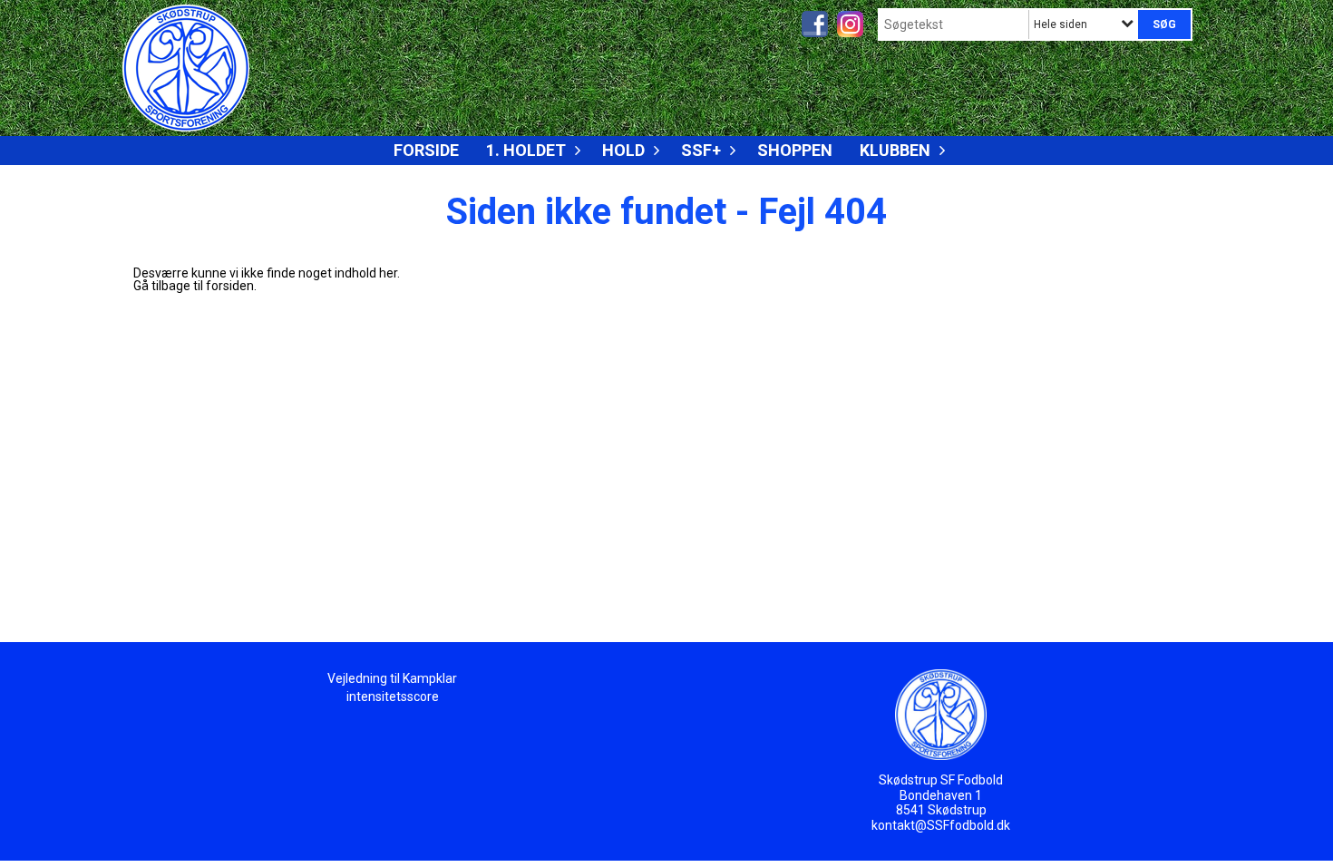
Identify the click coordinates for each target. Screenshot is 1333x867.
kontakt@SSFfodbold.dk (940, 825)
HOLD (623, 150)
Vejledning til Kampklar (392, 678)
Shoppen (794, 150)
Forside (426, 150)
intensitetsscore (392, 696)
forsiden (230, 285)
